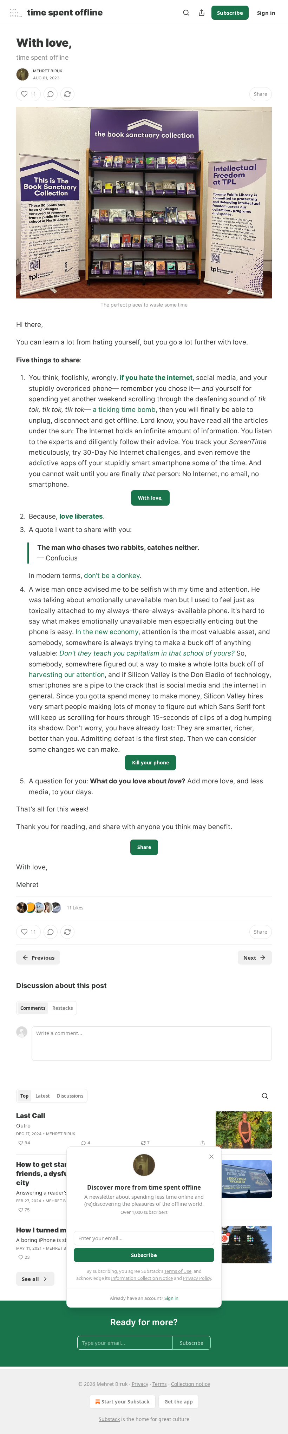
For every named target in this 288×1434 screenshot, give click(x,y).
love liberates (81, 516)
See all (30, 1278)
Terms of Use (177, 1271)
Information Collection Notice (142, 1278)
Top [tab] (24, 1096)
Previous (43, 957)
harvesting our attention (67, 675)
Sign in (266, 12)
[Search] (186, 13)
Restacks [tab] (62, 1008)
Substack (109, 1419)
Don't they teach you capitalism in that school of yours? (147, 653)
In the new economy (107, 632)
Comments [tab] (32, 1008)
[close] (211, 1156)
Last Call (30, 1116)
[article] (144, 1130)
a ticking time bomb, (125, 410)
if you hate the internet (156, 378)
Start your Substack (126, 1401)
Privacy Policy (197, 1278)
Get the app (178, 1401)
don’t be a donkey (112, 576)
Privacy (140, 1384)
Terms (159, 1384)
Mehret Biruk (47, 70)
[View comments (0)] (51, 94)
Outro (23, 1125)
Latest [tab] (42, 1096)
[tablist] (46, 1008)
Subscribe (230, 12)
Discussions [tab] (70, 1096)
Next (249, 957)
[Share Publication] (202, 13)
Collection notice (190, 1384)
